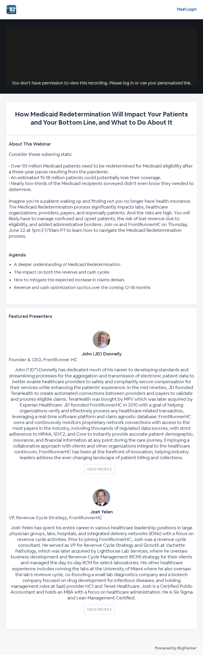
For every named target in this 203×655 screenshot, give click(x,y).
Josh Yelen (101, 512)
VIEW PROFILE (99, 469)
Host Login (187, 9)
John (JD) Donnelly (102, 354)
